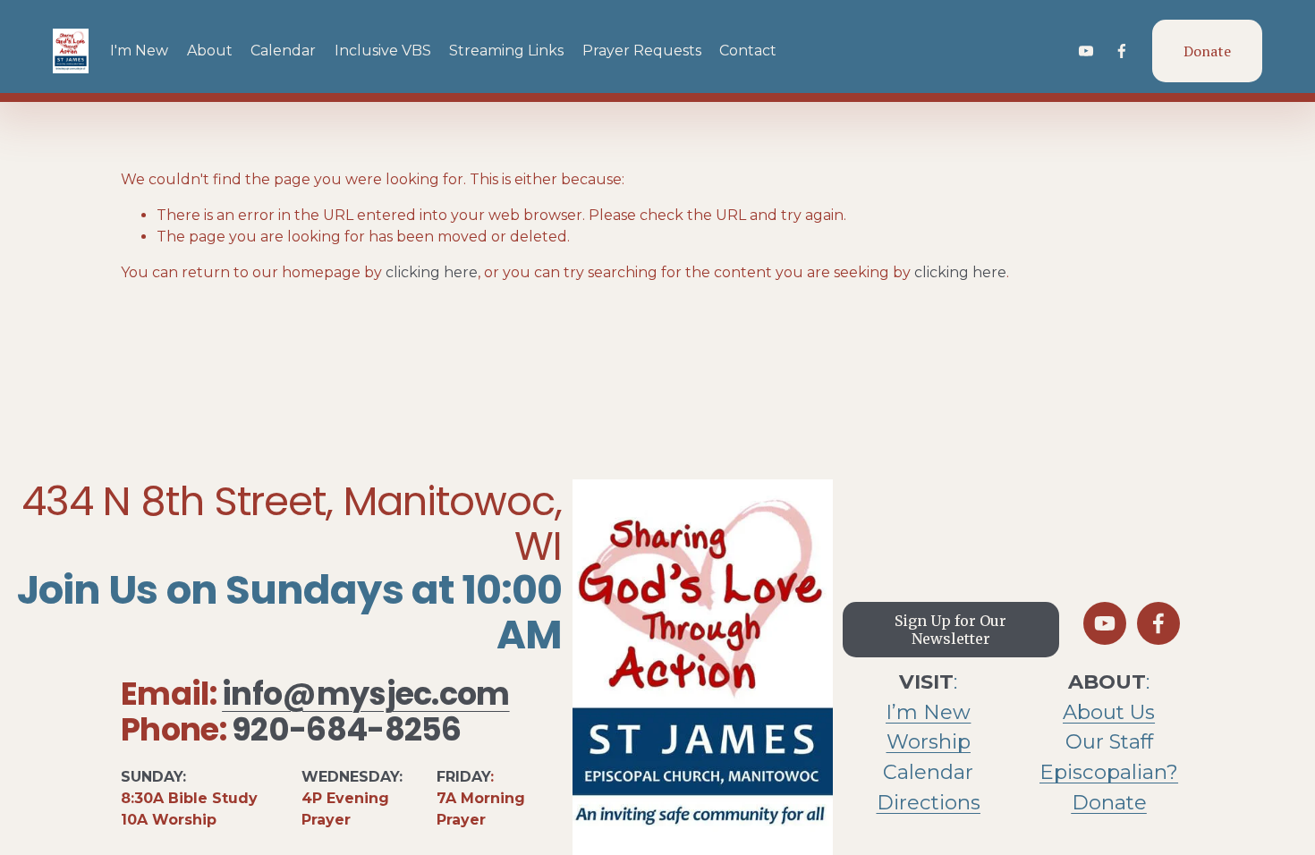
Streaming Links (506, 50)
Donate (1207, 51)
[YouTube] (1086, 51)
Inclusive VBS (383, 50)
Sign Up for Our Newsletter (950, 630)
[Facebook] (1122, 51)
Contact (747, 50)
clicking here (432, 272)
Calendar (283, 50)
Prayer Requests (641, 50)
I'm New (139, 50)
